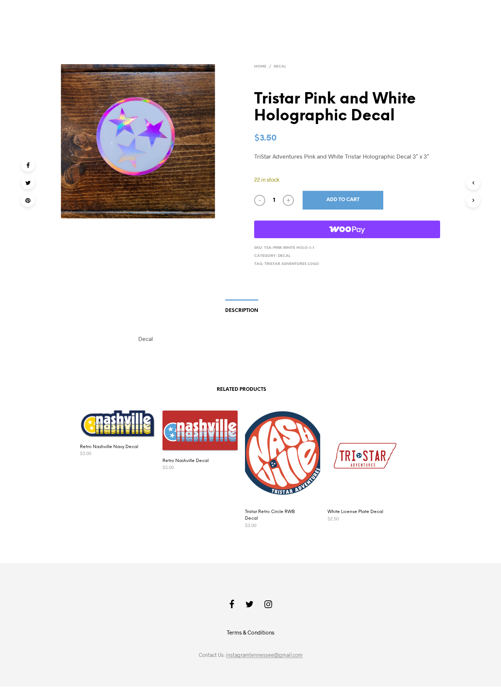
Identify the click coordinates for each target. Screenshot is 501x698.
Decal (280, 67)
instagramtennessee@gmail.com (264, 655)
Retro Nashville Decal (185, 460)
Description (241, 310)
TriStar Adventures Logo (291, 264)
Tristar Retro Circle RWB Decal (270, 515)
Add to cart (342, 199)
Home (260, 67)
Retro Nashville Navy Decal (109, 446)
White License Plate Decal (355, 511)
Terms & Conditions (250, 632)
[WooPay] (347, 229)
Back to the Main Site (439, 17)
